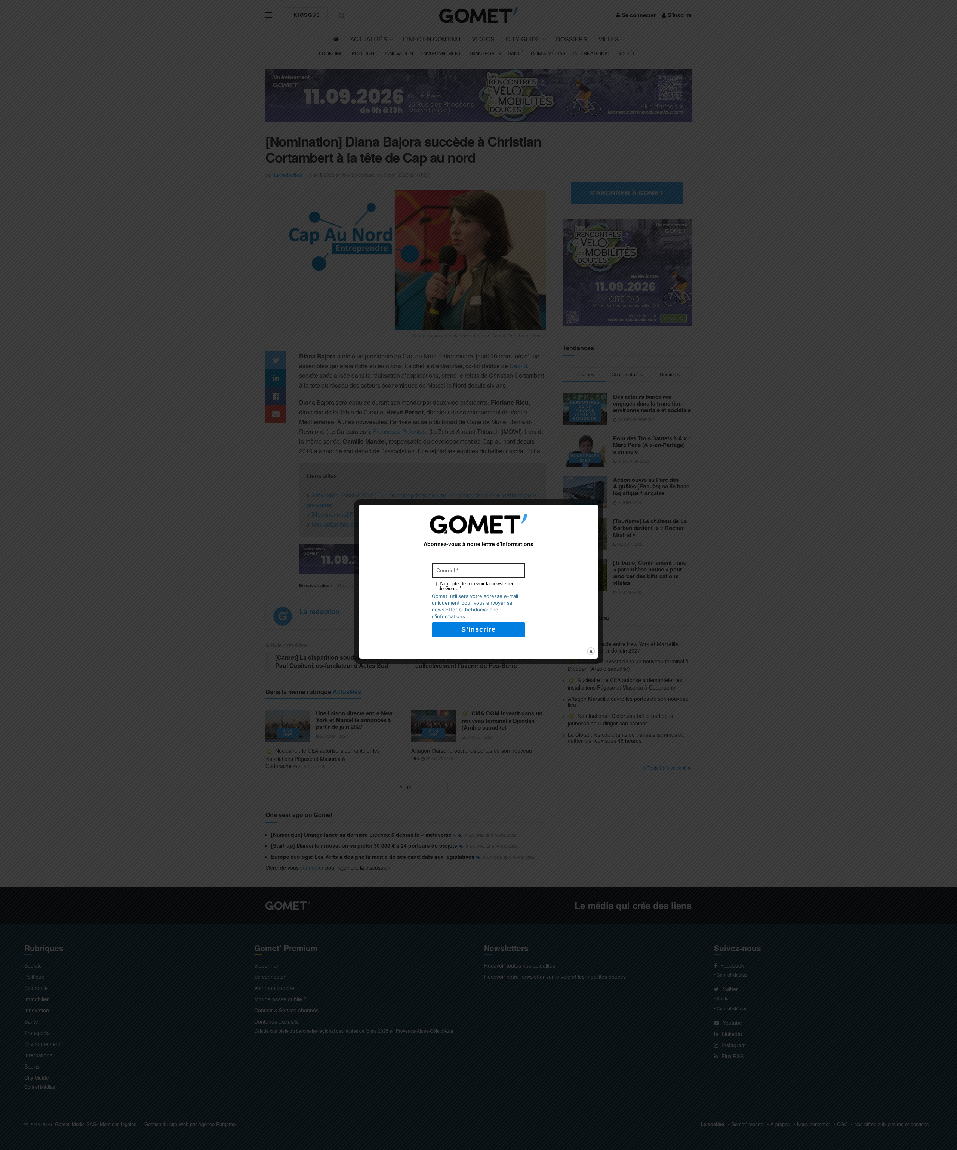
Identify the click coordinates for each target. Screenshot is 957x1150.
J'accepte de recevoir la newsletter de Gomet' (476, 586)
